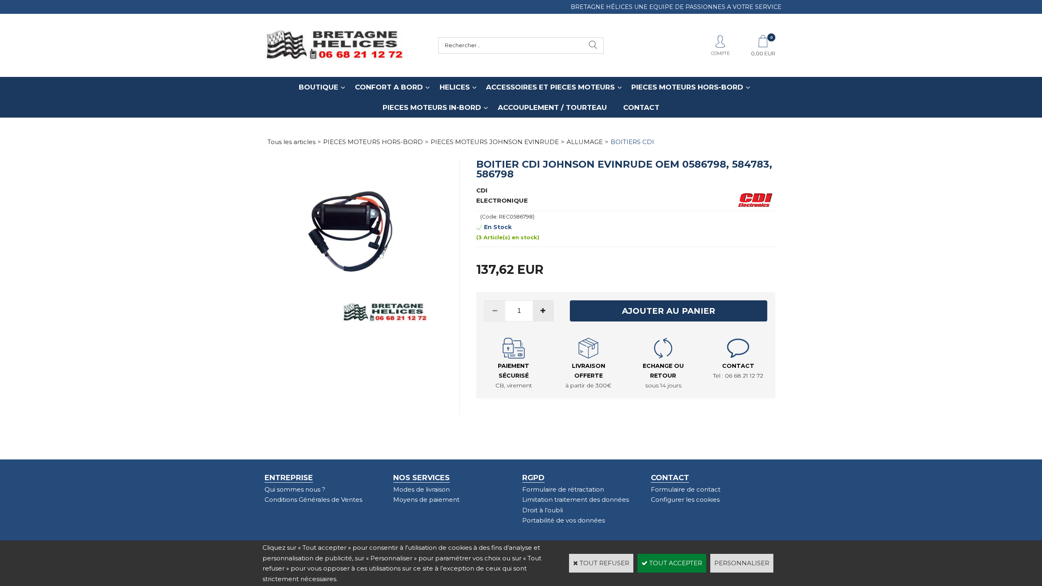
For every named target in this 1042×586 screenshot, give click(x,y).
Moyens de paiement (426, 499)
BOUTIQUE (318, 87)
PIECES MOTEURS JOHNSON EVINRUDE (495, 142)
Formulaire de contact (685, 489)
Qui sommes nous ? (295, 489)
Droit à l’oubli (542, 510)
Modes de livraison (421, 489)
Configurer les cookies (685, 499)
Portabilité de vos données (563, 520)
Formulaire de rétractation (563, 489)
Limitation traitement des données (575, 499)
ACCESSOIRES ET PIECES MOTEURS (550, 87)
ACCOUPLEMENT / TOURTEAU (552, 107)
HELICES (455, 87)
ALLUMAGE (585, 142)
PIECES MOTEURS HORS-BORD (687, 87)
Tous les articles (291, 142)
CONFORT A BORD (389, 87)
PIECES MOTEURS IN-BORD (432, 107)
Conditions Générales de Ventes (313, 499)
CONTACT (641, 107)
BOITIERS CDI (632, 142)
